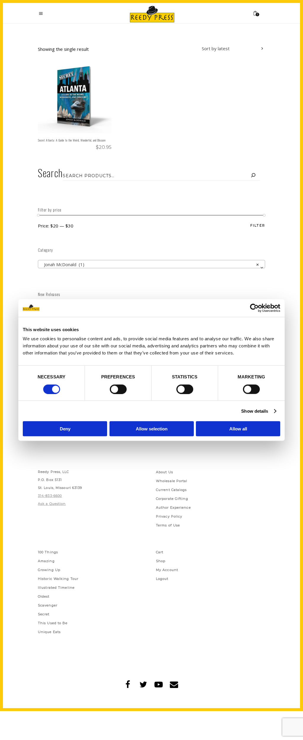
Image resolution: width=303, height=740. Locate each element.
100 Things (48, 552)
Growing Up (49, 570)
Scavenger (47, 605)
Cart (159, 552)
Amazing (46, 561)
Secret (44, 614)
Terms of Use (168, 525)
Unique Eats (49, 632)
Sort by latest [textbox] (216, 48)
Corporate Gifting (172, 499)
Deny (65, 428)
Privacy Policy (169, 516)
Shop (160, 561)
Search (50, 172)
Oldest (44, 596)
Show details (254, 410)
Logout (162, 579)
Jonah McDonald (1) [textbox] (150, 264)
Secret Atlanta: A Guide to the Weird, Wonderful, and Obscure (72, 140)
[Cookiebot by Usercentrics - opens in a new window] (254, 307)
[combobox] (228, 49)
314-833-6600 (50, 496)
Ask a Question (52, 504)
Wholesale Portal (172, 481)
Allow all (238, 428)
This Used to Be (53, 623)
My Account (167, 570)
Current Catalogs (171, 490)
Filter (257, 225)
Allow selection (151, 428)
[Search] (253, 175)
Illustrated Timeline (56, 588)
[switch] (118, 389)
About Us (164, 472)
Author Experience (173, 507)
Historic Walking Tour (58, 579)
